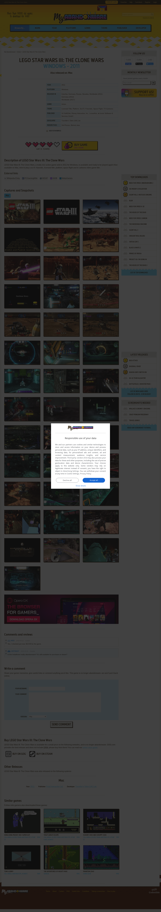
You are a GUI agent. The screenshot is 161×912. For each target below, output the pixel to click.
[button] (80, 485)
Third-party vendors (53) (77, 458)
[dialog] (80, 456)
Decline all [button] (67, 480)
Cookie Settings (73, 473)
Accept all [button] (94, 480)
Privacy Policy (85, 473)
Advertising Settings (71, 471)
